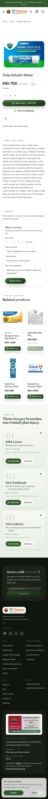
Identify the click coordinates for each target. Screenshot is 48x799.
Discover (6, 684)
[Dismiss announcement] (44, 3)
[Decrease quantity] (5, 95)
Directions (28, 461)
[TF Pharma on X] (16, 633)
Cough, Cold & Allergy (11, 655)
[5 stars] (22, 242)
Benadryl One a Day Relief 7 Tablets (12, 337)
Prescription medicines (35, 650)
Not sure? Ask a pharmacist (16, 126)
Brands (5, 673)
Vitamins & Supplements (12, 664)
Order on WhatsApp (25, 111)
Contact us (7, 698)
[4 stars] (18, 242)
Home (5, 21)
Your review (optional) (13, 266)
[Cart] (36, 11)
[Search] (31, 11)
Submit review (15, 281)
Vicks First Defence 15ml (11, 385)
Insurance (30, 659)
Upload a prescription (34, 645)
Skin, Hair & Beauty (10, 668)
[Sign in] (42, 11)
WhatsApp (14, 461)
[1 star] (7, 242)
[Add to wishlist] (6, 119)
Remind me (24, 593)
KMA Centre (14, 442)
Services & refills (32, 655)
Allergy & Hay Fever (24, 21)
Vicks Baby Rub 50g (35, 334)
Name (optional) (11, 247)
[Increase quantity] (15, 95)
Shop (12, 21)
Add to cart (14, 348)
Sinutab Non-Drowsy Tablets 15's (35, 385)
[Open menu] (3, 11)
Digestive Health (9, 659)
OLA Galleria (15, 524)
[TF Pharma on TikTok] (21, 633)
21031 (18, 763)
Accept (13, 793)
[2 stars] (11, 242)
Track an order (8, 694)
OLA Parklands (16, 482)
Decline (34, 793)
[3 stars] (15, 242)
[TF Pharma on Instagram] (10, 633)
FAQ (4, 689)
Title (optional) (10, 256)
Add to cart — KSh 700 (25, 103)
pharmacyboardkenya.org (15, 769)
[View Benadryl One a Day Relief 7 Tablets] (13, 317)
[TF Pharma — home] (17, 11)
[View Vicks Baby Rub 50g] (35, 317)
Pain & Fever (7, 650)
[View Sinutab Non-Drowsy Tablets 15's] (35, 368)
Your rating (9, 238)
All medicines (8, 645)
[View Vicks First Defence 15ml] (13, 368)
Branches (6, 703)
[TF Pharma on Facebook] (5, 633)
